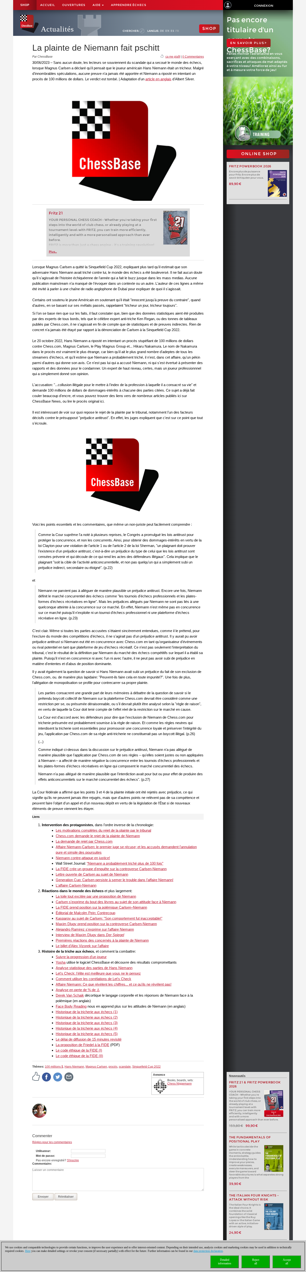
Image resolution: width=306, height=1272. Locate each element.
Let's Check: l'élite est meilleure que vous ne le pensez (98, 973)
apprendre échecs (128, 5)
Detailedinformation (224, 1261)
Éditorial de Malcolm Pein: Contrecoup (85, 913)
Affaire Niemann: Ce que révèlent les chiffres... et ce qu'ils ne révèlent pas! (113, 984)
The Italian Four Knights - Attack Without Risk (254, 1197)
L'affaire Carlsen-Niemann (76, 885)
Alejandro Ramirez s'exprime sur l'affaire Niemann (95, 929)
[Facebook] (46, 1076)
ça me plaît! (172, 56)
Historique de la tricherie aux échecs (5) (87, 1034)
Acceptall (287, 1261)
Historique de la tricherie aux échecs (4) (87, 1028)
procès (113, 1066)
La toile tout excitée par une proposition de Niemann (96, 896)
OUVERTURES (73, 5)
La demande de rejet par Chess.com (84, 841)
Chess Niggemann (179, 1083)
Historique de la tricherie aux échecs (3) (87, 1023)
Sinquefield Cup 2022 (146, 1066)
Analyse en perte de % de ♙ (78, 990)
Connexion (263, 5)
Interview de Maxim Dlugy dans (90, 935)
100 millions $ (54, 1066)
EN (167, 30)
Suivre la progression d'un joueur (81, 957)
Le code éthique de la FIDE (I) (79, 1050)
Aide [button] (97, 5)
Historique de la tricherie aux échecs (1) (87, 1012)
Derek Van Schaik (70, 995)
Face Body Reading (71, 1006)
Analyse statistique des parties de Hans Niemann (94, 968)
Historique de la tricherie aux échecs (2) (87, 1017)
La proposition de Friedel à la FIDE (82, 1045)
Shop (24, 5)
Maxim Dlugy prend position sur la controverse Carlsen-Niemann (106, 924)
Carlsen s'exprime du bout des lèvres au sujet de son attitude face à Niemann (116, 902)
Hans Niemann (74, 1066)
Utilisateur (43, 1151)
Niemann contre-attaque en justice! (83, 858)
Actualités (57, 29)
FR (177, 30)
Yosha (61, 962)
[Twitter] (58, 1076)
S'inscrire (73, 1160)
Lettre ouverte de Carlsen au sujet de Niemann (92, 874)
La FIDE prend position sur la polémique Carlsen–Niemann (101, 907)
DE (162, 30)
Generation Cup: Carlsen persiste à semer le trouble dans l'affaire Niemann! (114, 880)
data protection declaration (208, 1251)
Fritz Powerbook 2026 (250, 166)
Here (28, 1251)
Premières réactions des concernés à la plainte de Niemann (102, 940)
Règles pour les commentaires (52, 1142)
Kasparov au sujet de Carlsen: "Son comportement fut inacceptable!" (109, 918)
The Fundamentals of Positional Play (250, 1139)
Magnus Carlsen (96, 1066)
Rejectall (255, 1261)
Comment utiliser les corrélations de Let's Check (93, 979)
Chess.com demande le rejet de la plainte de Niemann (98, 836)
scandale (125, 1066)
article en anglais (158, 79)
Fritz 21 (56, 213)
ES (172, 30)
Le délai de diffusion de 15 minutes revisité (88, 1039)
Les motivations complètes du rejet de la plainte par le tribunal (103, 830)
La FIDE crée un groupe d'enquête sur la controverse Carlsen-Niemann (111, 869)
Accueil (47, 5)
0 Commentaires (193, 56)
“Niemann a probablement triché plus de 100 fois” (125, 863)
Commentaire (41, 1163)
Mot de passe (45, 1155)
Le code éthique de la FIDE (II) (79, 1056)
